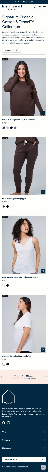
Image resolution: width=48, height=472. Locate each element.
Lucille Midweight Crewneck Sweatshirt (18, 119)
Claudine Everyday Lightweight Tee (16, 356)
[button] (39, 7)
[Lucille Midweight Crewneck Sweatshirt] (24, 87)
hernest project (11, 467)
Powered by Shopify (22, 467)
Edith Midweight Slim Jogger (14, 198)
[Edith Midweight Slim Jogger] (24, 166)
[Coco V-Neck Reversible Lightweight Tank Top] (24, 245)
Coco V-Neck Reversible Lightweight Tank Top (21, 277)
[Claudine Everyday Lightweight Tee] (24, 324)
